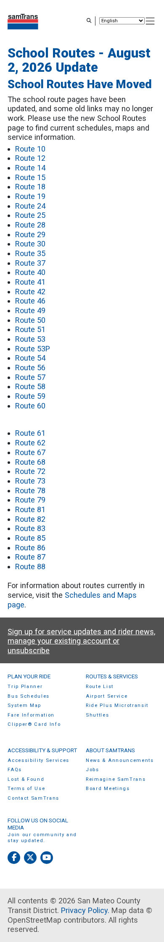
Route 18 (30, 186)
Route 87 (30, 556)
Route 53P (32, 348)
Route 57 (30, 377)
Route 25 (30, 215)
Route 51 (30, 329)
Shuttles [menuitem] (97, 715)
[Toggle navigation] (150, 21)
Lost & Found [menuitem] (26, 779)
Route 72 (30, 471)
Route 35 (30, 253)
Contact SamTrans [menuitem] (33, 798)
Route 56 (30, 367)
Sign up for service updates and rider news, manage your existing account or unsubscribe (81, 641)
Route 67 (30, 452)
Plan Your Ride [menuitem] (29, 676)
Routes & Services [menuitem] (112, 676)
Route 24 (30, 205)
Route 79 (30, 499)
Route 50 (30, 320)
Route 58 (30, 386)
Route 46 (30, 300)
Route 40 (30, 272)
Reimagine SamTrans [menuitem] (115, 779)
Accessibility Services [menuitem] (38, 760)
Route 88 (30, 566)
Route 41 (30, 281)
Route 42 (30, 291)
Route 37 (30, 263)
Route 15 (30, 177)
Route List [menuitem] (100, 686)
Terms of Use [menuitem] (26, 788)
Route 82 (30, 519)
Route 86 (30, 547)
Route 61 (30, 433)
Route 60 (30, 405)
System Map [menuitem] (24, 705)
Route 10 (30, 148)
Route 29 (30, 234)
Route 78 (30, 490)
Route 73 (30, 480)
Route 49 (30, 310)
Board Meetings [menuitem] (108, 788)
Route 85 (30, 538)
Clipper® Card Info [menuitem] (34, 724)
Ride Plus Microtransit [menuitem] (117, 705)
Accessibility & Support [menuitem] (42, 750)
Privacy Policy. (85, 910)
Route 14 (30, 167)
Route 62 (30, 442)
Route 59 (30, 396)
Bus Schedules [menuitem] (29, 696)
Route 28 (30, 224)
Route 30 (30, 243)
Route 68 (30, 462)
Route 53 (30, 339)
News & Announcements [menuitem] (120, 760)
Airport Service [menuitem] (106, 696)
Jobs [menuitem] (92, 769)
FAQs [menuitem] (15, 769)
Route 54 (30, 357)
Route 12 (30, 158)
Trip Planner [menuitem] (25, 686)
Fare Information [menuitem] (31, 715)
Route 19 (30, 196)
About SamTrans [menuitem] (110, 750)
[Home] (23, 21)
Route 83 (30, 528)
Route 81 (30, 509)
